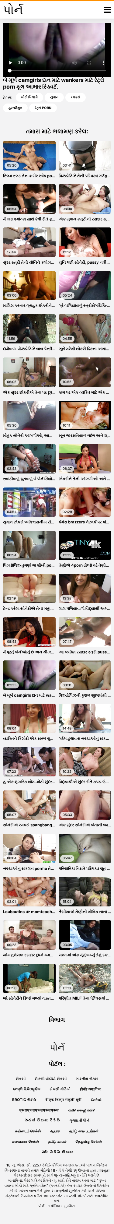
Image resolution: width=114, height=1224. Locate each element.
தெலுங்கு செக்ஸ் (89, 1141)
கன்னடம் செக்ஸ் (28, 1131)
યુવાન (54, 97)
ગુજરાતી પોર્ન (79, 1120)
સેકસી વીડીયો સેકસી (51, 1078)
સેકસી (21, 1078)
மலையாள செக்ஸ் (25, 1141)
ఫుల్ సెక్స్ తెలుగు (57, 1152)
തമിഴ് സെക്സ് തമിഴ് (81, 1110)
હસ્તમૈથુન (15, 108)
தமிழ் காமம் (57, 1141)
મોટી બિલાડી (29, 97)
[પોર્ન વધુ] (107, 10)
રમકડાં (75, 97)
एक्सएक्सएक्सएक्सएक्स (39, 1110)
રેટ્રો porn (43, 108)
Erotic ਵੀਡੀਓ (24, 1099)
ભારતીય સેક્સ (87, 1078)
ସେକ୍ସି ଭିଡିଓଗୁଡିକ (27, 1089)
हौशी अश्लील (90, 1089)
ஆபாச (55, 1131)
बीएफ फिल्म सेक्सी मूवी (64, 1099)
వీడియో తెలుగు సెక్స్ (42, 1120)
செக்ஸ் (96, 1099)
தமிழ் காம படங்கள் (84, 1131)
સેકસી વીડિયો (60, 1089)
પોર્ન (42, 1206)
